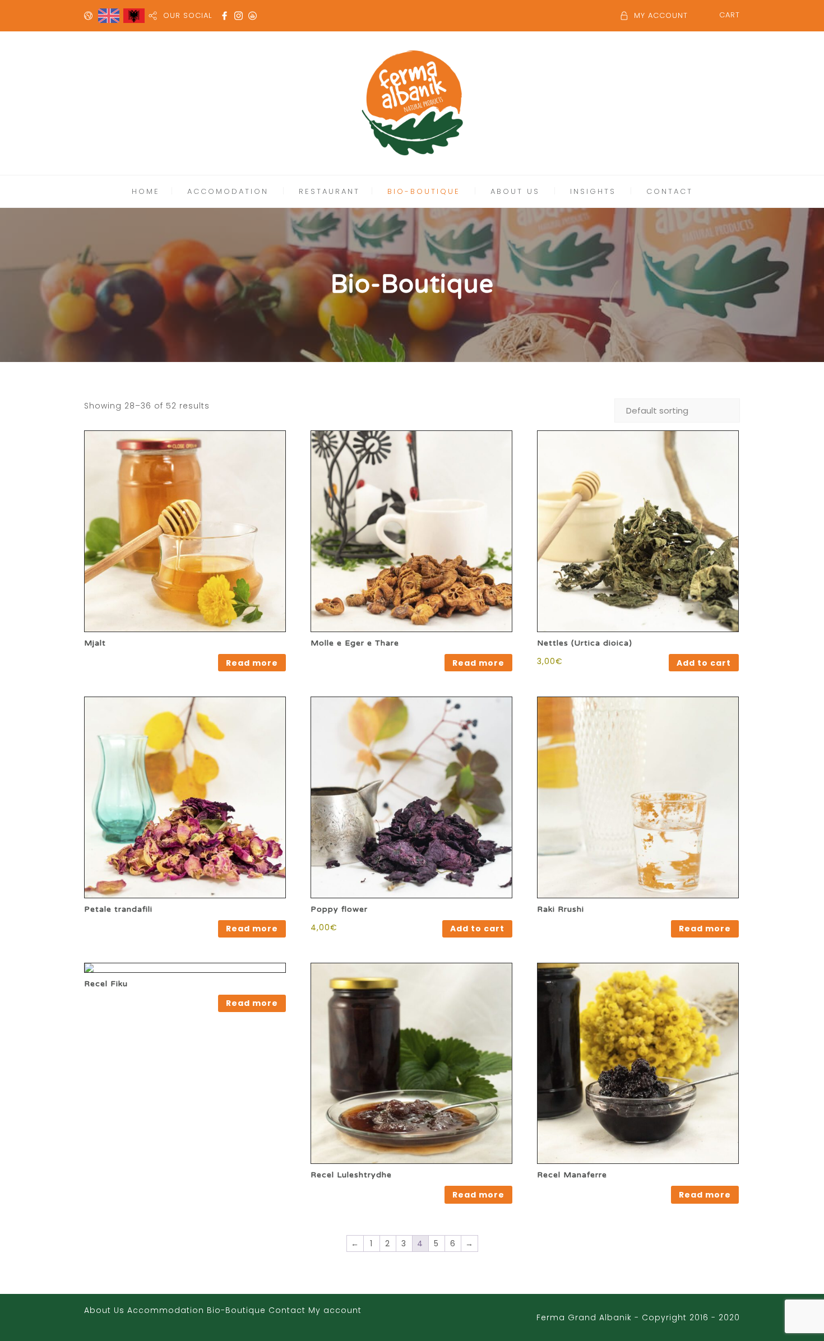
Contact (287, 1310)
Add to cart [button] (704, 663)
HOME (146, 191)
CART (729, 15)
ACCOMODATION (228, 191)
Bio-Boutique (236, 1310)
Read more (252, 663)
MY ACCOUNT (661, 15)
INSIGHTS (593, 191)
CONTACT (669, 191)
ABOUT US (515, 191)
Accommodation (165, 1310)
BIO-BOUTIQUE (423, 191)
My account (335, 1310)
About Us (104, 1310)
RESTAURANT (329, 191)
